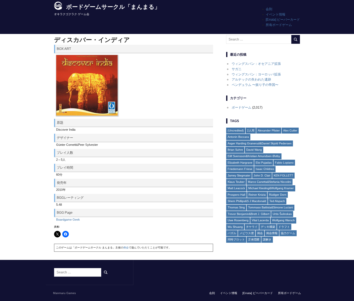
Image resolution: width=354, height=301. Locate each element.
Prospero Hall (236, 194)
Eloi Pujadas (264, 162)
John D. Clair (262, 175)
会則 (269, 9)
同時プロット (236, 239)
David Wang (254, 149)
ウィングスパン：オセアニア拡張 (256, 63)
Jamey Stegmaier (239, 175)
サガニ (237, 69)
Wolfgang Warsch (283, 220)
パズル (232, 233)
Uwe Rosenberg (238, 220)
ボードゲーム (241, 107)
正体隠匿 (254, 239)
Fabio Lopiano (284, 162)
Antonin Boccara (238, 136)
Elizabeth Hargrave (240, 162)
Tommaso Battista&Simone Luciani (270, 207)
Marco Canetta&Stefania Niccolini (269, 181)
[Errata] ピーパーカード (283, 19)
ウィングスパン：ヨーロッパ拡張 (256, 74)
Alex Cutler (290, 130)
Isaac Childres (265, 169)
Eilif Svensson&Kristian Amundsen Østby (254, 156)
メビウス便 (246, 233)
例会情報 (272, 233)
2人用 (250, 130)
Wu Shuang (235, 226)
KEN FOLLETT (283, 175)
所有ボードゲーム (279, 25)
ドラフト (284, 226)
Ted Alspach (277, 201)
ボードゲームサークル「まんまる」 (113, 7)
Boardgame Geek (68, 219)
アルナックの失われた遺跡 (251, 79)
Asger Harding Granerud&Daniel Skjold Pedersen (260, 143)
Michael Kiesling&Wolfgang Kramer (271, 188)
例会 (126, 247)
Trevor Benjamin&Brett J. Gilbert (248, 214)
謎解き (267, 239)
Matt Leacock (236, 188)
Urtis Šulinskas (282, 214)
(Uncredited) (236, 130)
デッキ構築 (268, 226)
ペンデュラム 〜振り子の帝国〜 (255, 84)
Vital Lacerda (260, 220)
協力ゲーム (288, 233)
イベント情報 (275, 14)
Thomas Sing (236, 207)
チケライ (252, 226)
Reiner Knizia (257, 194)
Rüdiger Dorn (277, 194)
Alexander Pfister (269, 130)
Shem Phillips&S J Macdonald (247, 201)
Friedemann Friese (240, 169)
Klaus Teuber (236, 181)
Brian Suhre (235, 149)
